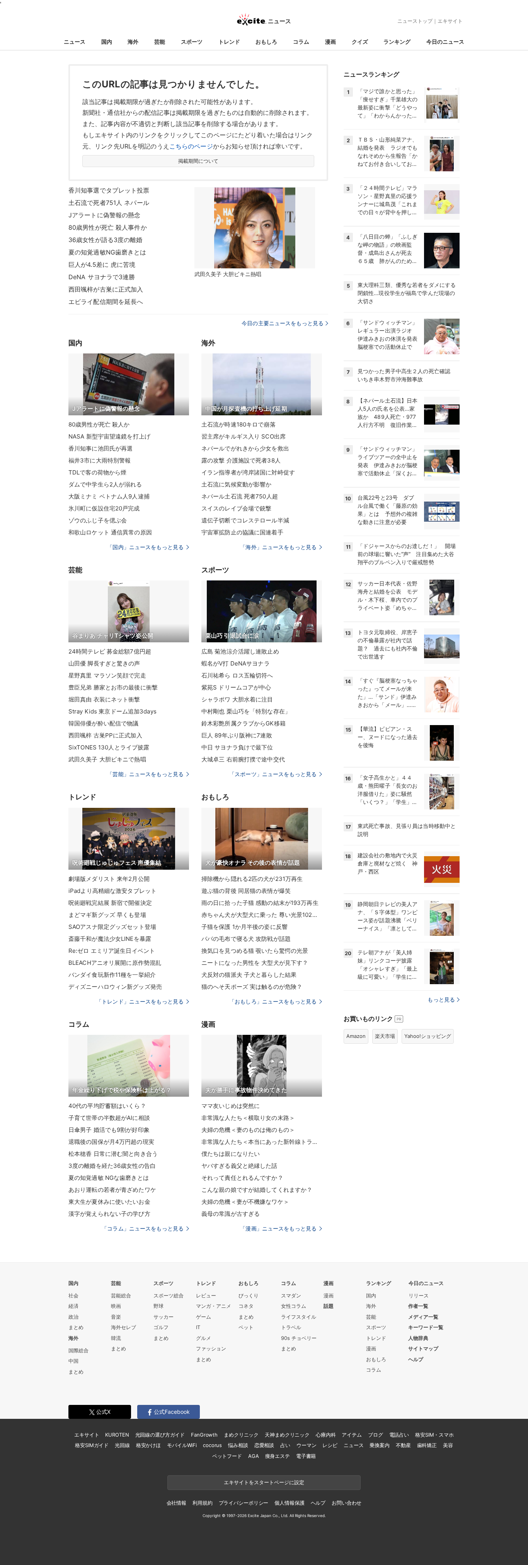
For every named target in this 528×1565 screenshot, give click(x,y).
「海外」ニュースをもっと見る (278, 547)
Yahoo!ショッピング (427, 1036)
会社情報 (176, 1503)
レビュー (206, 1295)
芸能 (159, 41)
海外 (133, 41)
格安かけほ (148, 1445)
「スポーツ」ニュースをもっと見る (273, 774)
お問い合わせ (346, 1503)
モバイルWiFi (182, 1445)
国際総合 (78, 1350)
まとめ (75, 1327)
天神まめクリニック (287, 1435)
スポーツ (192, 41)
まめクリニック (241, 1435)
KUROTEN (117, 1435)
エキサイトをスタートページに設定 (264, 1482)
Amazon (356, 1036)
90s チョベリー (299, 1338)
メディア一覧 (423, 1317)
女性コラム (293, 1306)
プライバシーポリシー (244, 1503)
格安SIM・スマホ (434, 1435)
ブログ (375, 1435)
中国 (73, 1361)
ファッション (211, 1348)
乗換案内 (379, 1445)
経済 (73, 1306)
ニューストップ (415, 21)
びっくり (248, 1295)
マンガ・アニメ (213, 1306)
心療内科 (326, 1435)
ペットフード (227, 1456)
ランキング (396, 41)
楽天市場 (385, 1036)
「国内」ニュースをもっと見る (145, 547)
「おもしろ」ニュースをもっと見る (273, 1001)
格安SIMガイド (92, 1445)
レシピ (329, 1445)
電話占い (399, 1435)
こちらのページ (191, 146)
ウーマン (306, 1445)
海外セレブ (123, 1327)
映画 (116, 1306)
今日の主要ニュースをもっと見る (283, 323)
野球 (158, 1306)
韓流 (116, 1338)
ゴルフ (161, 1327)
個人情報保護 (289, 1503)
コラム (301, 41)
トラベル (291, 1327)
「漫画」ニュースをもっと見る (278, 1228)
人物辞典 (418, 1338)
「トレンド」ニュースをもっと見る (140, 1001)
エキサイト (450, 21)
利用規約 (202, 1503)
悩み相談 (238, 1445)
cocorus (212, 1445)
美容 (448, 1445)
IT (198, 1327)
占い (285, 1445)
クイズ (360, 41)
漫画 (330, 41)
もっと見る (441, 999)
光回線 (122, 1445)
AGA (253, 1456)
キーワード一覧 (425, 1327)
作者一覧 (418, 1306)
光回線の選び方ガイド (160, 1435)
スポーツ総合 (168, 1295)
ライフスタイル (298, 1317)
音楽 (116, 1317)
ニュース (74, 41)
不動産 (403, 1445)
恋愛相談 (264, 1445)
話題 (329, 1306)
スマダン (291, 1295)
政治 (73, 1317)
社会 (73, 1295)
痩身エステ (277, 1456)
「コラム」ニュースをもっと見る (143, 1228)
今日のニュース (445, 41)
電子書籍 (306, 1456)
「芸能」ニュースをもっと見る (145, 774)
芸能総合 (121, 1295)
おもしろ (266, 41)
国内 (106, 41)
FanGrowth (204, 1435)
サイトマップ (423, 1348)
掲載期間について (198, 161)
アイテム (351, 1435)
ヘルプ (415, 1359)
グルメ (203, 1338)
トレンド (229, 41)
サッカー (163, 1317)
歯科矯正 (427, 1445)
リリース (419, 1295)
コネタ (246, 1306)
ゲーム (203, 1317)
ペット (246, 1327)
